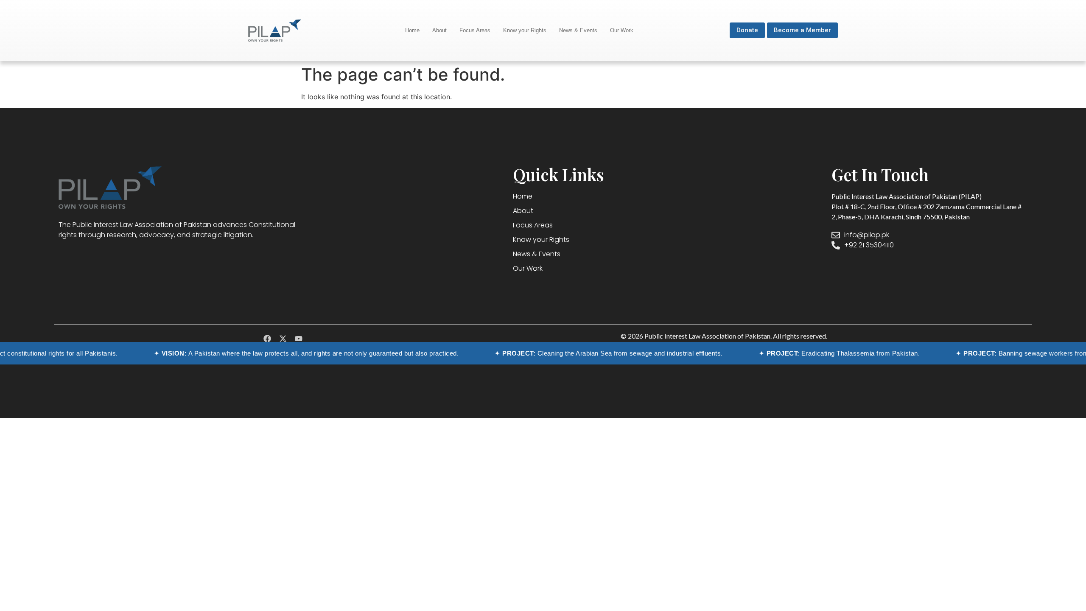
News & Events (578, 30)
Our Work (621, 30)
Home (412, 30)
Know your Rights (524, 30)
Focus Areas (474, 30)
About (439, 30)
